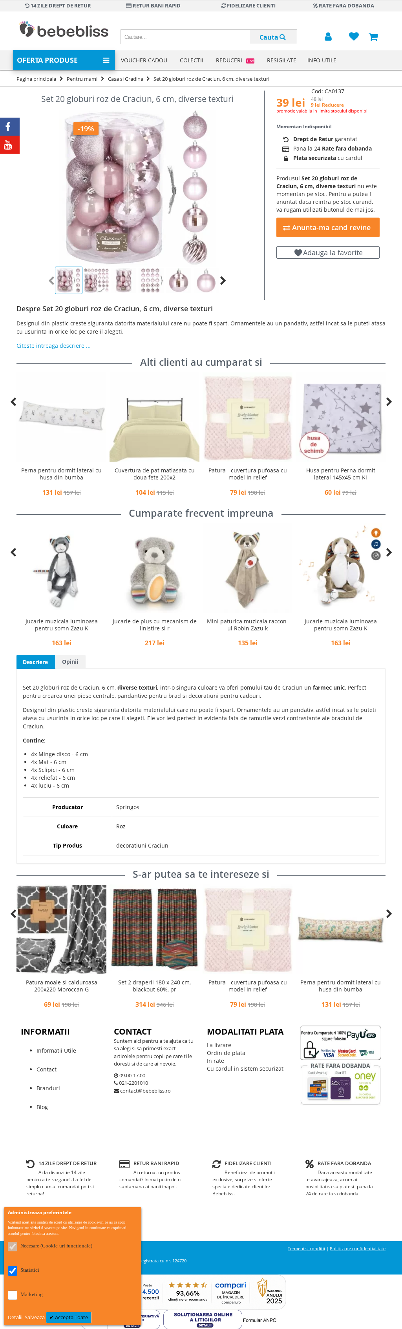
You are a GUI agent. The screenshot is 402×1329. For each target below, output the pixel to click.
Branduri (48, 1088)
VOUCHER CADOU (144, 60)
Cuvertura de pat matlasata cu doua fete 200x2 (62, 474)
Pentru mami (82, 78)
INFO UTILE (321, 60)
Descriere (35, 662)
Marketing (31, 1294)
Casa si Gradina (125, 78)
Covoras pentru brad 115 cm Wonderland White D (340, 474)
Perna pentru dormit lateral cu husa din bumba (247, 986)
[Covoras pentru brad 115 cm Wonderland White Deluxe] (341, 417)
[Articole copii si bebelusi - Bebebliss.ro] (63, 30)
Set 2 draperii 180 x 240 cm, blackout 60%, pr (61, 986)
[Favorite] (354, 37)
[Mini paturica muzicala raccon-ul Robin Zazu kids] (154, 568)
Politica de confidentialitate (358, 1248)
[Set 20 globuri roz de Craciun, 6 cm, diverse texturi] (137, 188)
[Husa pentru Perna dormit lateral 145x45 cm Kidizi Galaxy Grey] (247, 417)
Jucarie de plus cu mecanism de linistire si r (62, 624)
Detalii (16, 1317)
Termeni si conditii (306, 1248)
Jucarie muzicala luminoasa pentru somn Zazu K (248, 624)
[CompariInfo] (201, 1278)
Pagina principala (36, 78)
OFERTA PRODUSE (47, 60)
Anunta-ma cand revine (330, 227)
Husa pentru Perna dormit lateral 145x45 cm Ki (247, 474)
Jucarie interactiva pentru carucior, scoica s (340, 624)
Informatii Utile (56, 1050)
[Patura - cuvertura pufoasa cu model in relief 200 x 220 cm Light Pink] (154, 417)
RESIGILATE (281, 60)
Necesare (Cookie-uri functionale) (56, 1246)
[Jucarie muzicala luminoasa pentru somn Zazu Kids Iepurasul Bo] (247, 568)
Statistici (29, 1270)
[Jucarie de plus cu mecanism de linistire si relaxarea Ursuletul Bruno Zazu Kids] (61, 568)
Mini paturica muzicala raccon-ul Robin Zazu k (155, 624)
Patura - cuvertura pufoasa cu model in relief (154, 474)
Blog (42, 1107)
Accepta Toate (71, 1317)
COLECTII (191, 60)
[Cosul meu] (373, 37)
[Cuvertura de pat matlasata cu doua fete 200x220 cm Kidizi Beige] (61, 417)
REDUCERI (235, 60)
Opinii (70, 661)
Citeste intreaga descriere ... (53, 345)
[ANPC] (202, 1313)
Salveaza (35, 1317)
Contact (47, 1069)
